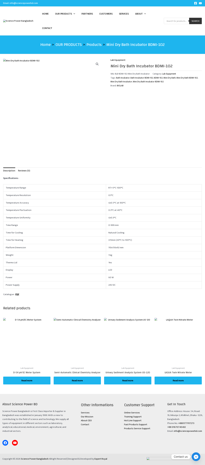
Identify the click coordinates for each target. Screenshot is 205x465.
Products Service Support (137, 428)
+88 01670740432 (176, 427)
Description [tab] (9, 171)
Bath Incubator (123, 78)
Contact (47, 28)
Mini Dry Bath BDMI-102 (187, 78)
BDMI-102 (158, 78)
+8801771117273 (186, 423)
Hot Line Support (132, 420)
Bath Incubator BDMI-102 (142, 78)
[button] (73, 13)
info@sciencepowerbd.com (23, 3)
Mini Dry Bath (170, 78)
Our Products (63, 13)
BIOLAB (120, 85)
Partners (87, 13)
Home (45, 13)
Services (124, 13)
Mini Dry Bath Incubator (121, 81)
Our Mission (87, 417)
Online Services (132, 413)
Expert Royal (100, 459)
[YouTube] (200, 3)
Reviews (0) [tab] (24, 171)
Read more (26, 381)
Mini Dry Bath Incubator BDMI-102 (148, 81)
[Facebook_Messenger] (196, 456)
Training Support (133, 417)
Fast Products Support (135, 424)
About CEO (86, 420)
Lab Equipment (118, 60)
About (139, 13)
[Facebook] (195, 3)
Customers (106, 13)
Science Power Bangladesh (35, 459)
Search (195, 21)
